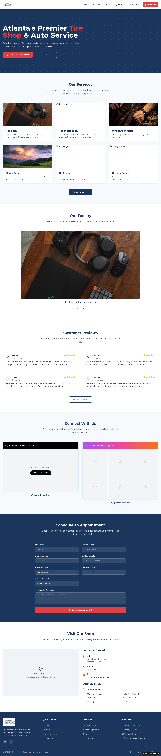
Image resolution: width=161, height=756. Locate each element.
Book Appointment (52, 734)
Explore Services (45, 55)
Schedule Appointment (82, 610)
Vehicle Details (88, 556)
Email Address (88, 545)
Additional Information (44, 590)
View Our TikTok (41, 473)
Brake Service (88, 734)
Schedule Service (80, 192)
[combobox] (57, 583)
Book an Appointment (19, 55)
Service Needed (42, 579)
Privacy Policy (136, 752)
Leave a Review (80, 399)
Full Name (39, 545)
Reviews (96, 5)
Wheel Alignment (90, 730)
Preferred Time (88, 567)
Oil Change (87, 738)
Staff (120, 5)
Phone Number (42, 556)
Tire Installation (89, 725)
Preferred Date (41, 567)
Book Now (151, 5)
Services (85, 5)
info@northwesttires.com (99, 677)
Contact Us (48, 738)
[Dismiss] (158, 753)
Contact (108, 5)
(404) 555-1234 (94, 669)
